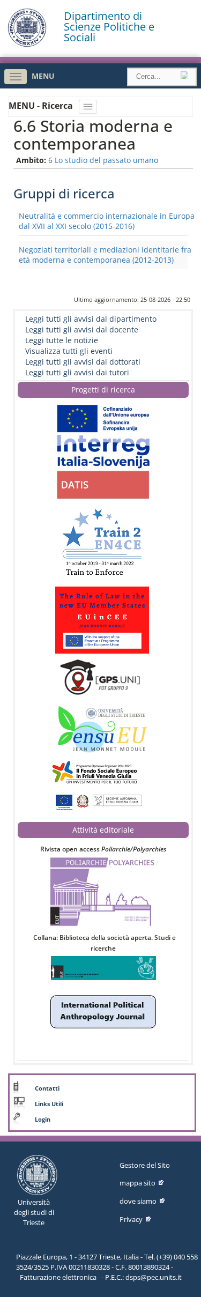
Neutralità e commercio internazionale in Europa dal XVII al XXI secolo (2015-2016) (107, 221)
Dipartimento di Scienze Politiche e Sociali (109, 27)
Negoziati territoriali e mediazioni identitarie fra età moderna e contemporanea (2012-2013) (105, 254)
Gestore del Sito (145, 1165)
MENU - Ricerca (42, 106)
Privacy (131, 1219)
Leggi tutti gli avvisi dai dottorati (82, 362)
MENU (43, 76)
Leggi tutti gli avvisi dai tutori (77, 372)
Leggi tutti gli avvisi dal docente (81, 329)
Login (42, 1119)
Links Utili (49, 1104)
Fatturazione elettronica (58, 1277)
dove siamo (138, 1201)
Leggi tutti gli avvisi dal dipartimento (91, 319)
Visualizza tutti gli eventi (69, 351)
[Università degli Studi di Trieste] (27, 44)
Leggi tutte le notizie (61, 340)
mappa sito (137, 1183)
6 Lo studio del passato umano (103, 160)
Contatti (47, 1088)
